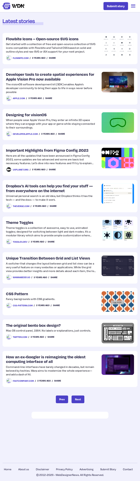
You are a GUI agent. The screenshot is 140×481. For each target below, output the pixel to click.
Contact (128, 469)
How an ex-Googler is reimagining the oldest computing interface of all (46, 359)
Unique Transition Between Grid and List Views (48, 257)
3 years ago (38, 58)
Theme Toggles (19, 222)
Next (78, 399)
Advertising (86, 469)
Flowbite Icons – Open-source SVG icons (42, 38)
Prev (62, 399)
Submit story (116, 6)
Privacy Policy (64, 469)
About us (23, 469)
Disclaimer (42, 469)
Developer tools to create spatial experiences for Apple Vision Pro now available (50, 76)
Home (7, 469)
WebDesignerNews (67, 475)
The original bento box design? (33, 325)
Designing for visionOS (26, 114)
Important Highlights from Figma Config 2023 (47, 150)
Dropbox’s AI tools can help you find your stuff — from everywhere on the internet (49, 188)
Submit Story (108, 469)
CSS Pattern (17, 293)
